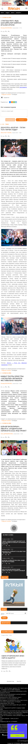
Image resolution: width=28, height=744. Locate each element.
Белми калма (6, 17)
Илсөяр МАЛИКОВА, (6, 28)
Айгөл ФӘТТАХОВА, (6, 132)
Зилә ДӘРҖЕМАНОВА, (7, 434)
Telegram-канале (6, 94)
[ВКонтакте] (10, 102)
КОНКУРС (18, 12)
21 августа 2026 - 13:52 (7, 539)
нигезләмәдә (23, 87)
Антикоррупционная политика (7, 724)
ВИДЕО (7, 12)
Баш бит (19, 681)
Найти (4, 617)
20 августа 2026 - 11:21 (7, 549)
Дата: (2, 614)
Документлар (10, 681)
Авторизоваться (10, 119)
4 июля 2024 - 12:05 (16, 132)
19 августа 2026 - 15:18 (7, 558)
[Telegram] (16, 102)
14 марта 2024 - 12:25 (6, 635)
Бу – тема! (5, 124)
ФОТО (12, 12)
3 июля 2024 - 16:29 (17, 383)
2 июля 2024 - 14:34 (18, 433)
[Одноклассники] (12, 102)
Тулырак (17, 735)
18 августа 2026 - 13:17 (7, 567)
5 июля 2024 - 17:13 (17, 28)
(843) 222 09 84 (24, 743)
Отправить (21, 119)
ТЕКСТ (2, 12)
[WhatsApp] (14, 102)
